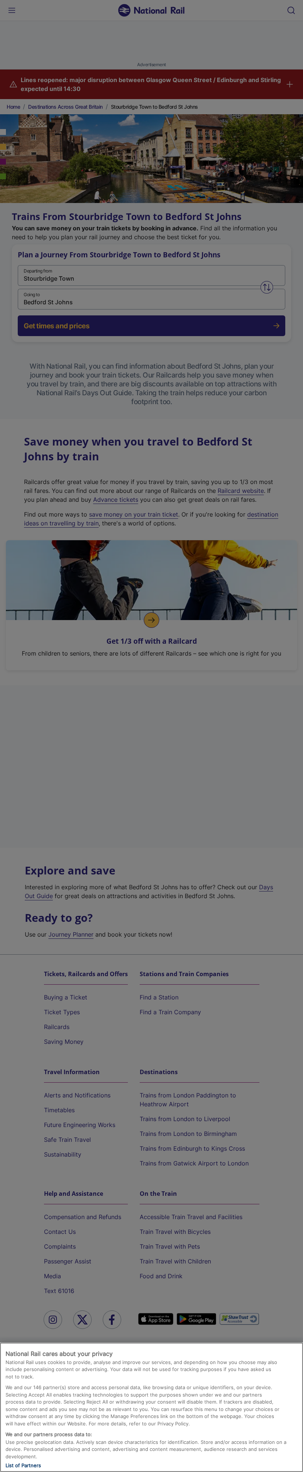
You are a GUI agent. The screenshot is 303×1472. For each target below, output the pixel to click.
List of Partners (23, 1465)
